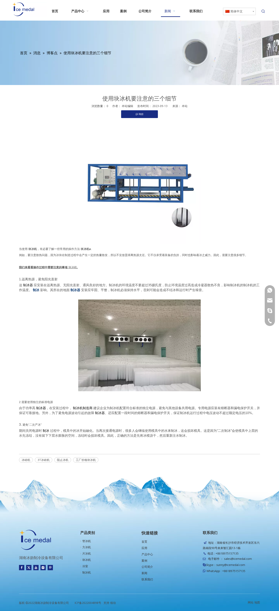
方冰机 (86, 547)
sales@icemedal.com (238, 559)
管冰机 (86, 541)
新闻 (144, 573)
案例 (144, 560)
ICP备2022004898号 (88, 603)
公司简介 (147, 567)
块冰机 (72, 267)
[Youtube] (36, 567)
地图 (257, 602)
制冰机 (86, 572)
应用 (144, 548)
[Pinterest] (50, 567)
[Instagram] (43, 567)
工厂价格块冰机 (86, 460)
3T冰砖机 (44, 460)
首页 (144, 542)
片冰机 (86, 553)
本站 (184, 106)
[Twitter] (28, 567)
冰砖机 (26, 460)
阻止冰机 (62, 460)
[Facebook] (21, 567)
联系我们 (147, 579)
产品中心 (147, 554)
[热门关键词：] (263, 11)
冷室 (85, 566)
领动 (113, 603)
